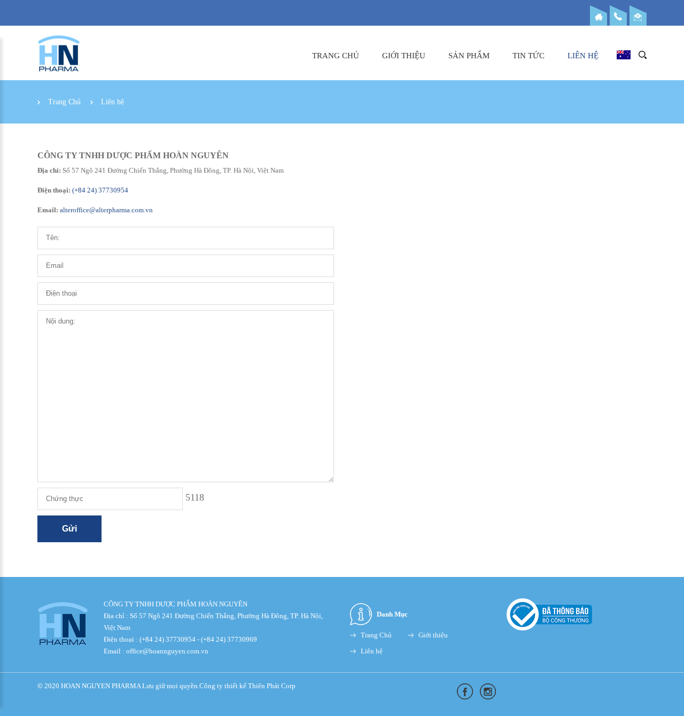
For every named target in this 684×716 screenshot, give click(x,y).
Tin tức (528, 55)
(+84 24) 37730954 (99, 190)
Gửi (69, 528)
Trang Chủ (335, 55)
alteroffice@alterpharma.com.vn (106, 210)
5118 (194, 497)
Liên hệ (583, 55)
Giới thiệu (403, 55)
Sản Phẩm (468, 55)
